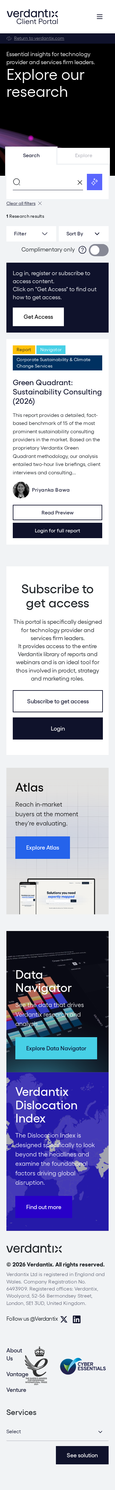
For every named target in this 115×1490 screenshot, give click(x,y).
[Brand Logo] (32, 16)
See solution (82, 1455)
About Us (14, 1354)
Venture (16, 1389)
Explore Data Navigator (56, 1048)
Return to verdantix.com (39, 38)
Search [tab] (31, 155)
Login (58, 728)
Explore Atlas (42, 847)
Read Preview (58, 513)
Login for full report (57, 531)
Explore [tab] (83, 155)
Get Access (38, 316)
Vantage (17, 1374)
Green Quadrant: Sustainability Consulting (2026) (57, 392)
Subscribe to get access (58, 701)
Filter (20, 234)
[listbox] (84, 233)
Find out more (43, 1207)
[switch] (99, 250)
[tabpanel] (57, 182)
